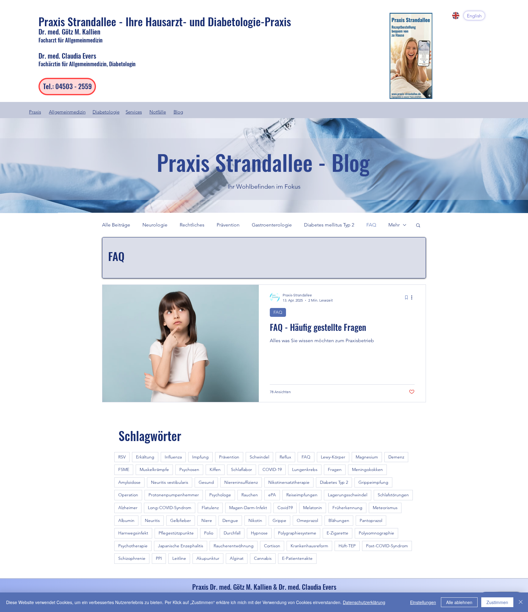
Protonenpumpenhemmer (173, 495)
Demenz (396, 457)
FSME (123, 469)
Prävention (228, 225)
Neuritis (152, 520)
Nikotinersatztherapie (289, 482)
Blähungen (338, 520)
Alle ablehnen (459, 602)
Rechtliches (192, 225)
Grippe (279, 520)
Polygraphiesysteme (297, 533)
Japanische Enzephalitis (180, 546)
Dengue (230, 520)
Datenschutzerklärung (364, 602)
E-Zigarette (337, 533)
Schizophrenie (131, 558)
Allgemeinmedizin (67, 112)
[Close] (520, 602)
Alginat (237, 558)
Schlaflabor (241, 469)
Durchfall (232, 533)
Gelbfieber (180, 520)
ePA (272, 495)
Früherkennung (347, 507)
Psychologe (220, 495)
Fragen (335, 469)
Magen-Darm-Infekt (248, 507)
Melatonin (312, 507)
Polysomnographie (376, 533)
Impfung (200, 457)
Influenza (173, 457)
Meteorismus (385, 507)
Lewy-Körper (333, 457)
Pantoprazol (371, 520)
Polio (208, 533)
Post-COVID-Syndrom (387, 546)
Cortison (272, 546)
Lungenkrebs (304, 469)
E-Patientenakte (297, 558)
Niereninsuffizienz (241, 482)
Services (134, 112)
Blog (178, 112)
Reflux (285, 457)
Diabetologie (106, 112)
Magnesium (367, 457)
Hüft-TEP (347, 546)
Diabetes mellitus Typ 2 (329, 225)
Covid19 (285, 507)
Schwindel (259, 457)
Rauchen (249, 495)
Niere (206, 520)
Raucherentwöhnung (234, 546)
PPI (159, 558)
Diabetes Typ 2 (334, 482)
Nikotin (255, 520)
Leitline (179, 558)
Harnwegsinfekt (133, 533)
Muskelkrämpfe (154, 469)
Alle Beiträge (116, 225)
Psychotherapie (133, 546)
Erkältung (145, 457)
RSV (122, 457)
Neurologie (154, 225)
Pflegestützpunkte (176, 533)
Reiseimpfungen (301, 495)
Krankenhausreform (309, 546)
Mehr (394, 225)
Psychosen (189, 469)
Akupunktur (207, 558)
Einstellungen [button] (423, 602)
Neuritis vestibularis (169, 482)
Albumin (126, 520)
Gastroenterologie (272, 225)
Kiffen (215, 469)
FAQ (371, 225)
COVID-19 (272, 469)
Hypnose (259, 533)
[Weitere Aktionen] (413, 297)
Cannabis (263, 558)
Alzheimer (128, 507)
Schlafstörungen (393, 495)
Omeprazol (307, 520)
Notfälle (157, 112)
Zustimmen (497, 602)
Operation (128, 495)
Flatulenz (210, 507)
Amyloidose (129, 482)
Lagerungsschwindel (347, 495)
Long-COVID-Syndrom (169, 507)
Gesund (206, 482)
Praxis (35, 112)
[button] (418, 226)
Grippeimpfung (373, 482)
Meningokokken (367, 469)
